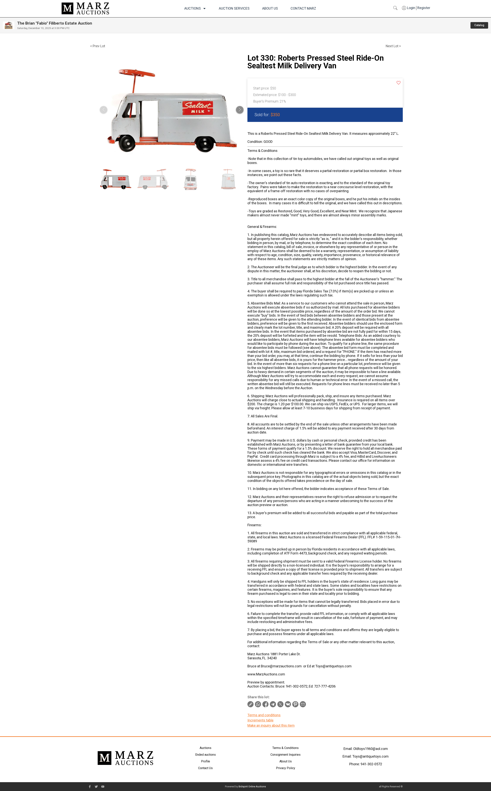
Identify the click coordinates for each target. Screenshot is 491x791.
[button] (240, 110)
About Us (270, 8)
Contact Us (205, 768)
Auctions (192, 8)
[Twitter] (96, 786)
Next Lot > (393, 46)
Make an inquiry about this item (271, 725)
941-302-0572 (371, 764)
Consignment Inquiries (285, 754)
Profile (205, 761)
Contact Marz (303, 8)
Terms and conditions (264, 715)
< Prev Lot (97, 46)
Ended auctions (205, 754)
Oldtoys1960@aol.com (370, 749)
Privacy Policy (285, 768)
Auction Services (234, 8)
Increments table (260, 720)
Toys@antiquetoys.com (370, 756)
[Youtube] (102, 786)
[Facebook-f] (89, 786)
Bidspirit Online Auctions (252, 786)
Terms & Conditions (285, 748)
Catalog (479, 25)
